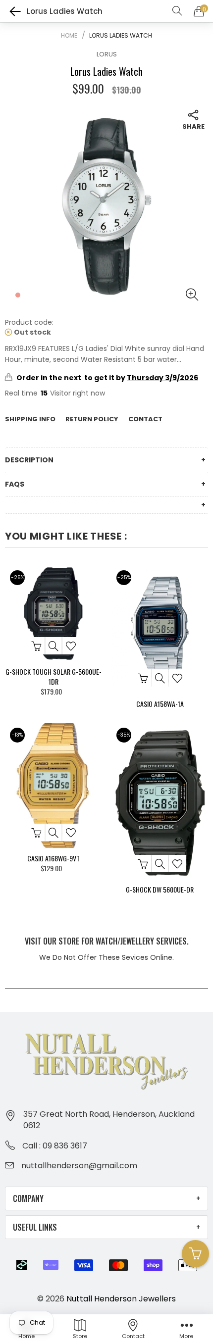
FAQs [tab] (14, 484)
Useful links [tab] (35, 1227)
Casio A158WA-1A (160, 703)
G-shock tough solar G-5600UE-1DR (53, 676)
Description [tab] (29, 459)
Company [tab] (28, 1198)
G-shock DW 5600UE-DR (160, 889)
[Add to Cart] (36, 645)
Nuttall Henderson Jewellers (121, 1298)
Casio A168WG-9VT (53, 858)
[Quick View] (53, 645)
